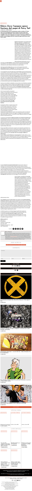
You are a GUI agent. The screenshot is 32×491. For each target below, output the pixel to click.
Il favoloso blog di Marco (13, 236)
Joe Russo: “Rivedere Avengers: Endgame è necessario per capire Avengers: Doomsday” (15, 329)
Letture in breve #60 (14, 424)
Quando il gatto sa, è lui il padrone (15, 443)
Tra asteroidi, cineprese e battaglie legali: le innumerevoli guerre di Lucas (5, 444)
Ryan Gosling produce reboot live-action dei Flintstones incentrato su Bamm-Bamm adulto (15, 380)
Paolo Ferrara (24, 447)
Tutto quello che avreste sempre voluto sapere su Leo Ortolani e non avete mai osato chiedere (5, 464)
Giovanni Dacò (14, 445)
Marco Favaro (4, 467)
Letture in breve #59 (25, 424)
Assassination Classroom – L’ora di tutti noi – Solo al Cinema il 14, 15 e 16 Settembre (15, 352)
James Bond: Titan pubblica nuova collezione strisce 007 (13, 403)
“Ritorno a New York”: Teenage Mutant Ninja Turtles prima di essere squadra (16, 463)
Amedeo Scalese (14, 466)
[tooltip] (13, 229)
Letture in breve (15, 412)
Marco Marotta (9, 29)
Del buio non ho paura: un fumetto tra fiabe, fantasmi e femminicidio (26, 444)
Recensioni (3, 23)
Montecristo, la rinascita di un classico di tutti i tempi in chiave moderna (5, 425)
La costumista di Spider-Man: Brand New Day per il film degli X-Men (15, 300)
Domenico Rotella (5, 447)
